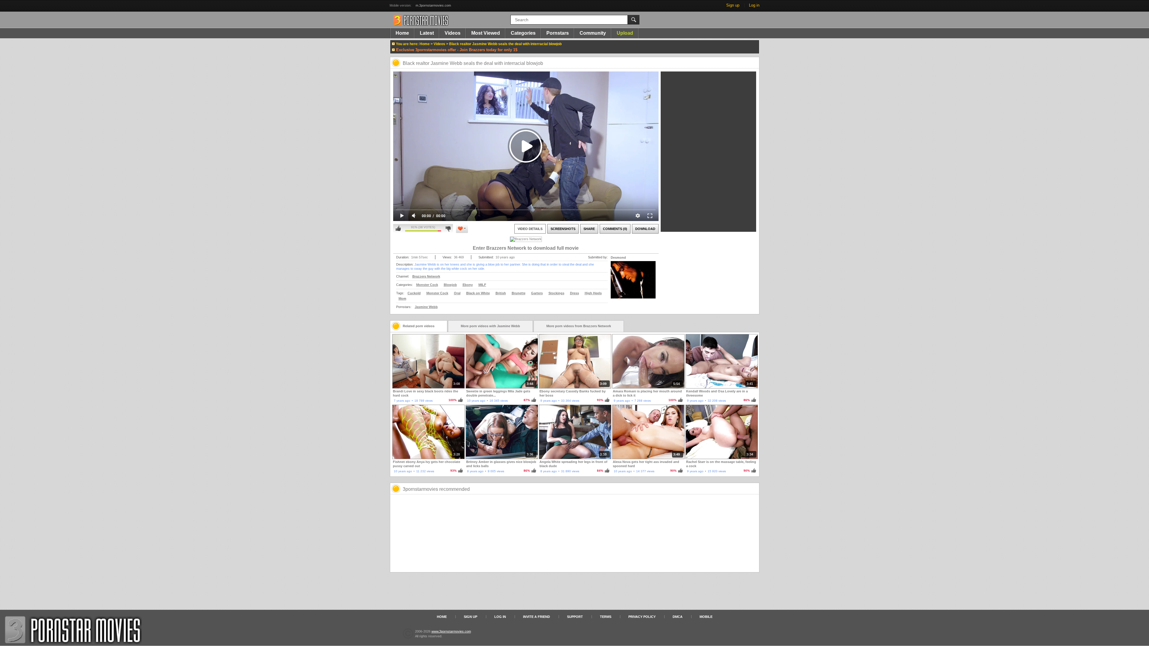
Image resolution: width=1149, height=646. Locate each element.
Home (402, 33)
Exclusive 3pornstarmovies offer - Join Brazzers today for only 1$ (456, 50)
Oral (457, 293)
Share (589, 229)
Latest (427, 33)
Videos (452, 33)
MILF (482, 285)
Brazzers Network (426, 276)
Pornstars (557, 33)
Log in (754, 5)
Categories (523, 33)
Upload (625, 33)
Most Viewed (485, 33)
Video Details (530, 229)
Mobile (706, 616)
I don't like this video (448, 228)
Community (593, 33)
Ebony (468, 285)
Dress (574, 293)
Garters (537, 293)
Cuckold (414, 293)
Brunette (518, 293)
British (501, 293)
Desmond (618, 257)
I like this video (398, 228)
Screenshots (563, 229)
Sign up (732, 5)
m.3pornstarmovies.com (433, 5)
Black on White (478, 293)
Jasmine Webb (426, 307)
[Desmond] (633, 283)
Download (645, 229)
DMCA (678, 616)
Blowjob (450, 285)
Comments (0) (615, 229)
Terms (605, 616)
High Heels (593, 293)
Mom (402, 298)
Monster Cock (427, 285)
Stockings (556, 293)
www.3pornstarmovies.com (451, 631)
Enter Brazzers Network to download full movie (526, 248)
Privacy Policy (642, 616)
